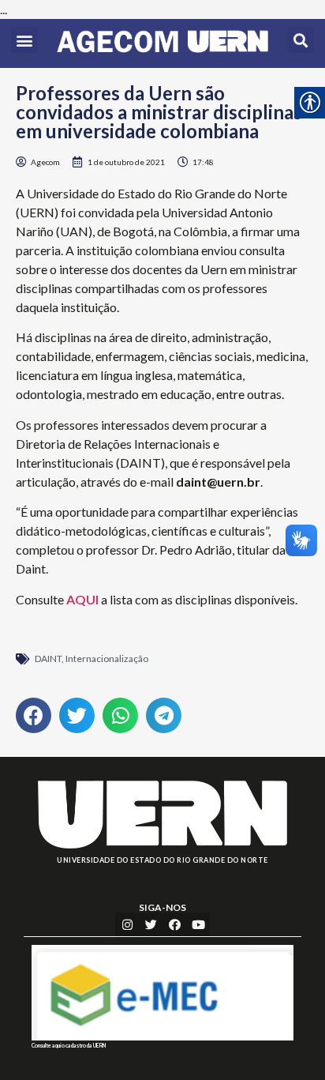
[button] (24, 40)
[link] (162, 43)
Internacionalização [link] (106, 658)
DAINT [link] (48, 658)
